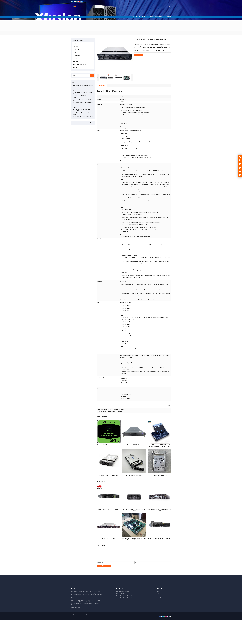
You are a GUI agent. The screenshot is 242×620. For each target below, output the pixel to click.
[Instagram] (77, 1)
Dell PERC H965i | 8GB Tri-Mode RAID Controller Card (83, 116)
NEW (73, 82)
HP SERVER (110, 33)
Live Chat (139, 55)
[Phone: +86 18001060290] (240, 157)
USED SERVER (132, 33)
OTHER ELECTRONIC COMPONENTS (145, 33)
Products (158, 593)
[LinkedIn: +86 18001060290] (240, 160)
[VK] (80, 1)
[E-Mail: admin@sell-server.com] (240, 175)
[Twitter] (73, 1)
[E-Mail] (82, 1)
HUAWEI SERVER (93, 33)
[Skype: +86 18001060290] (240, 164)
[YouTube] (79, 1)
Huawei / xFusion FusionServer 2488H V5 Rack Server (111, 411)
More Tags (90, 122)
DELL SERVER (85, 33)
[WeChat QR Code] (240, 171)
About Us (158, 591)
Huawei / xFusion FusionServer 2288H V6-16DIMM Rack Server (113, 409)
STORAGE (157, 33)
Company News (160, 595)
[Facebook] (71, 1)
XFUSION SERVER (117, 33)
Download (159, 597)
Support (158, 599)
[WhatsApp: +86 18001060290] (240, 168)
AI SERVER (125, 33)
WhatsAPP (123, 593)
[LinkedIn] (74, 1)
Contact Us (159, 602)
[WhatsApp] (76, 1)
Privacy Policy (159, 604)
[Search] (92, 75)
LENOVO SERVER (102, 33)
